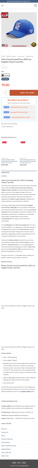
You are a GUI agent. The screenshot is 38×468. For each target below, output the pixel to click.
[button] (2, 5)
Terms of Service (6, 452)
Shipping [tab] (4, 176)
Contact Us (4, 432)
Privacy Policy (5, 442)
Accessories (21, 56)
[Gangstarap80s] (19, 6)
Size (2, 71)
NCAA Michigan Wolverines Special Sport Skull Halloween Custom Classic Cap (28, 161)
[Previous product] (6, 67)
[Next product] (3, 67)
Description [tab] (5, 172)
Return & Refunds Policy (8, 445)
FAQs (3, 435)
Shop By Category (11, 56)
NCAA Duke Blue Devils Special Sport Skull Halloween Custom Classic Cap (9, 161)
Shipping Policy (6, 449)
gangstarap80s (25, 391)
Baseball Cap (29, 56)
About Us (4, 429)
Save (4, 14)
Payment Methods (7, 439)
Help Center (5, 456)
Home (3, 56)
